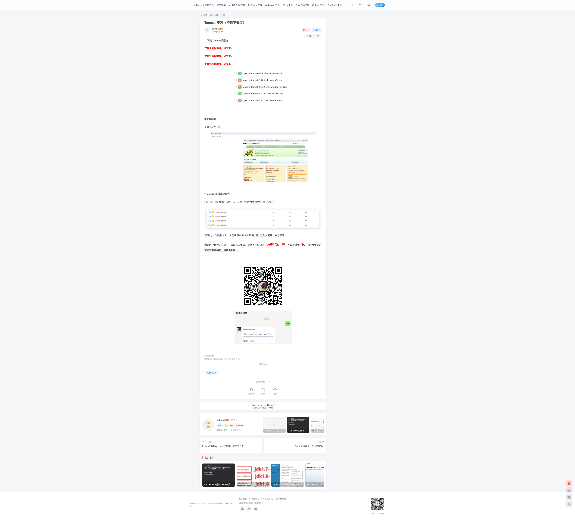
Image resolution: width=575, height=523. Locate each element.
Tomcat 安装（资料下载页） (225, 22)
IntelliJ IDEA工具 (237, 5)
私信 (318, 30)
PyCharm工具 (255, 5)
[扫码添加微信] (569, 497)
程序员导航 (281, 498)
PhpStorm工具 (334, 5)
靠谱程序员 (258, 503)
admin (214, 28)
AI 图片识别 (268, 498)
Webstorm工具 (272, 5)
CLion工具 (288, 5)
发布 (381, 5)
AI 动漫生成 (254, 498)
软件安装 (221, 5)
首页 (204, 14)
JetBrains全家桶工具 (203, 5)
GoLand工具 (318, 5)
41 (221, 425)
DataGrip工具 (302, 5)
